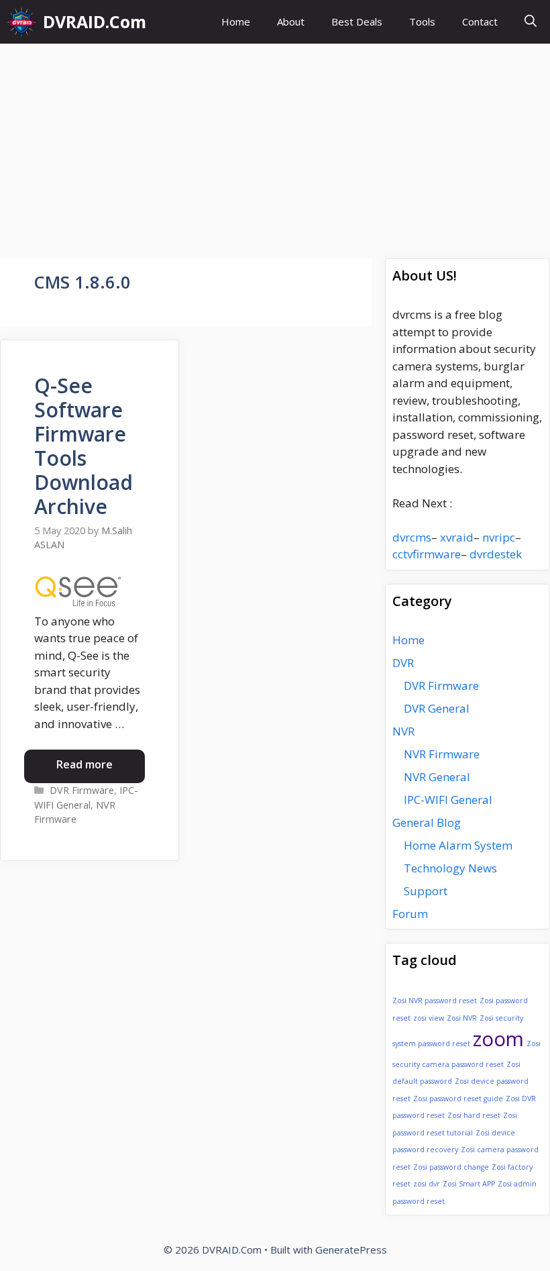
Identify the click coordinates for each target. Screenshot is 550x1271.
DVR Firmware (82, 790)
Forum (410, 913)
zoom (498, 1038)
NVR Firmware (442, 754)
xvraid (457, 537)
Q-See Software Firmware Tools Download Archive (83, 446)
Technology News (450, 868)
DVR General (437, 708)
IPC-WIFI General (448, 799)
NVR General (437, 776)
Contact (480, 21)
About (291, 21)
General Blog (426, 822)
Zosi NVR (462, 1018)
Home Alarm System (458, 845)
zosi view (428, 1018)
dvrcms (411, 537)
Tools (422, 21)
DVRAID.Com (94, 21)
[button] (530, 22)
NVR (403, 731)
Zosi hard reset (473, 1115)
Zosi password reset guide (458, 1098)
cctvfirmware (426, 554)
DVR (403, 662)
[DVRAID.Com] (21, 22)
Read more (84, 764)
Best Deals (356, 21)
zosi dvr (426, 1183)
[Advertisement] (275, 144)
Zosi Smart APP (469, 1183)
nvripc (498, 537)
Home (235, 21)
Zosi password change (451, 1167)
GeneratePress (351, 1249)
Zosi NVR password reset (434, 1000)
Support (425, 891)
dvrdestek (496, 554)
